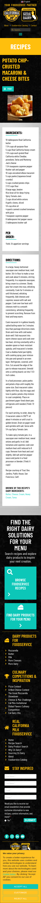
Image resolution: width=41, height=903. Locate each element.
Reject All (20, 898)
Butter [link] (8, 494)
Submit (30, 820)
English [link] (27, 2)
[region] (20, 876)
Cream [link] (21, 494)
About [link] (6, 25)
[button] (20, 34)
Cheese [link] (15, 494)
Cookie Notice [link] (9, 874)
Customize (20, 892)
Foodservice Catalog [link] (20, 25)
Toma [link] (14, 497)
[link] (20, 14)
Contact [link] (34, 25)
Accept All (20, 886)
